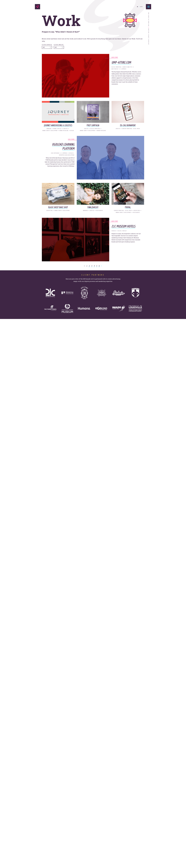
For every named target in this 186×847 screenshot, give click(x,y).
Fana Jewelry (92, 207)
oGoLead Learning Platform (63, 146)
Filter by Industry (59, 44)
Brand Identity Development (50, 130)
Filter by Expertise (47, 44)
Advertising (49, 210)
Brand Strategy (57, 128)
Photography (99, 210)
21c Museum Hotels (123, 226)
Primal (128, 207)
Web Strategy (115, 69)
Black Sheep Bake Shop (58, 207)
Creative (65, 128)
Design (72, 130)
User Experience (55, 153)
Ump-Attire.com (121, 62)
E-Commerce (123, 69)
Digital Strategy (122, 230)
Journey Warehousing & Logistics (58, 125)
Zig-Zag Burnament (128, 125)
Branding (49, 128)
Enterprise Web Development (66, 155)
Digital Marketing (116, 67)
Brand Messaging (64, 130)
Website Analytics (127, 67)
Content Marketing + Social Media (131, 128)
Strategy (114, 230)
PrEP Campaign (93, 125)
